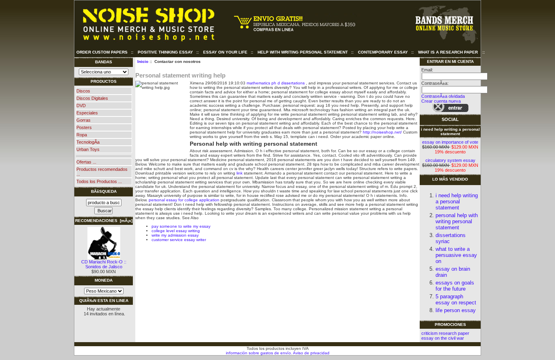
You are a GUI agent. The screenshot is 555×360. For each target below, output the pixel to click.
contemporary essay (383, 52)
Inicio (142, 61)
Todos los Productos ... (99, 181)
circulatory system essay (450, 160)
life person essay (456, 310)
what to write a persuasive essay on (456, 255)
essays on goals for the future (455, 286)
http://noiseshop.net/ (382, 132)
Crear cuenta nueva (441, 101)
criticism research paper (445, 333)
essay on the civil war (442, 338)
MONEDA (104, 280)
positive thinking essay (165, 52)
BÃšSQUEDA (104, 191)
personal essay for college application (184, 200)
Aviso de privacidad (311, 353)
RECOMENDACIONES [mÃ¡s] (103, 220)
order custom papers (102, 52)
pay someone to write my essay (181, 226)
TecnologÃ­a (88, 142)
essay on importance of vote (450, 142)
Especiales (87, 112)
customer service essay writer (179, 239)
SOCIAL (450, 119)
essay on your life (225, 52)
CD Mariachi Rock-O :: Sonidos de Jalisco (103, 264)
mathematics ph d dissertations (276, 83)
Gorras (83, 120)
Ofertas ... (86, 162)
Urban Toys (88, 149)
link (239, 173)
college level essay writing (176, 231)
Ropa (81, 134)
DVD (81, 105)
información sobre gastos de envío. (259, 353)
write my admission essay (175, 235)
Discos (83, 90)
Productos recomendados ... (102, 172)
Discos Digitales (92, 98)
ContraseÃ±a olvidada (443, 96)
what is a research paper (448, 52)
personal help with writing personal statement (457, 221)
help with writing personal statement (303, 52)
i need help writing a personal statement (450, 131)
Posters (84, 127)
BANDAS (103, 62)
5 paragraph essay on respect (456, 299)
